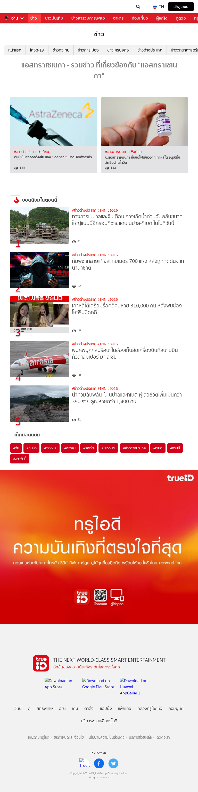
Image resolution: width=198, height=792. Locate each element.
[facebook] (99, 763)
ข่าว (33, 18)
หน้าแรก (14, 50)
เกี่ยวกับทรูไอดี (38, 737)
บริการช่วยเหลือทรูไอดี (99, 721)
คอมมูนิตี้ (176, 708)
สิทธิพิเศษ (45, 708)
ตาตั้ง (89, 708)
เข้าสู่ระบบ (181, 7)
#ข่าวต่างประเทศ (26, 151)
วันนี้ (18, 708)
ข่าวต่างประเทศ (149, 50)
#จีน (16, 448)
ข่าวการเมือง (88, 50)
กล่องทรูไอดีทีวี (149, 708)
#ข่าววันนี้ (19, 458)
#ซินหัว (31, 448)
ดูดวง (181, 18)
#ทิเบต (157, 448)
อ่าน (14, 18)
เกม (75, 708)
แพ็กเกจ (124, 708)
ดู (29, 708)
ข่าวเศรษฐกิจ (118, 50)
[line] (84, 763)
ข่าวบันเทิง (54, 18)
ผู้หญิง (162, 18)
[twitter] (113, 763)
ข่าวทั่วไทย (61, 50)
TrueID (14, 7)
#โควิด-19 (108, 448)
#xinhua (50, 448)
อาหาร (118, 18)
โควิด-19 (37, 50)
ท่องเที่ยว (140, 18)
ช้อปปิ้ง (106, 708)
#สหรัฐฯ (70, 448)
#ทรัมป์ (175, 448)
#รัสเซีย (88, 448)
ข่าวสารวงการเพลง (88, 18)
